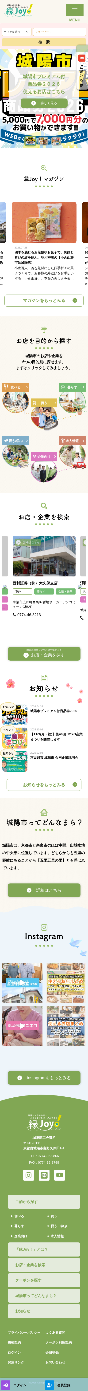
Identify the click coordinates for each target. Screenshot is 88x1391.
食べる (19, 1216)
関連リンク (16, 1362)
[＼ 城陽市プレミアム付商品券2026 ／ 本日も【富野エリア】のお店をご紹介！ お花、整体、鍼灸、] (66, 1026)
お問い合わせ (55, 1362)
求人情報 (57, 1236)
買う (54, 1216)
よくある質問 (55, 1332)
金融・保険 (65, 591)
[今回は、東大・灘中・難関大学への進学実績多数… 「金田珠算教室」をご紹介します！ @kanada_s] (22, 983)
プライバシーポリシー (24, 1332)
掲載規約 (14, 1342)
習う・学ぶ (59, 1226)
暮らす (41, 591)
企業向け (20, 1236)
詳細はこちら (31, 542)
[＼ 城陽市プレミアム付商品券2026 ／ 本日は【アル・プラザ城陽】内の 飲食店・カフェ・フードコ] (66, 983)
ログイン (14, 1352)
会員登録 (52, 1352)
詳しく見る (49, 103)
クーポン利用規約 (59, 1342)
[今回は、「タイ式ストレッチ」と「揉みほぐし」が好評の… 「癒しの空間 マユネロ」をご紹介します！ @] (22, 1026)
